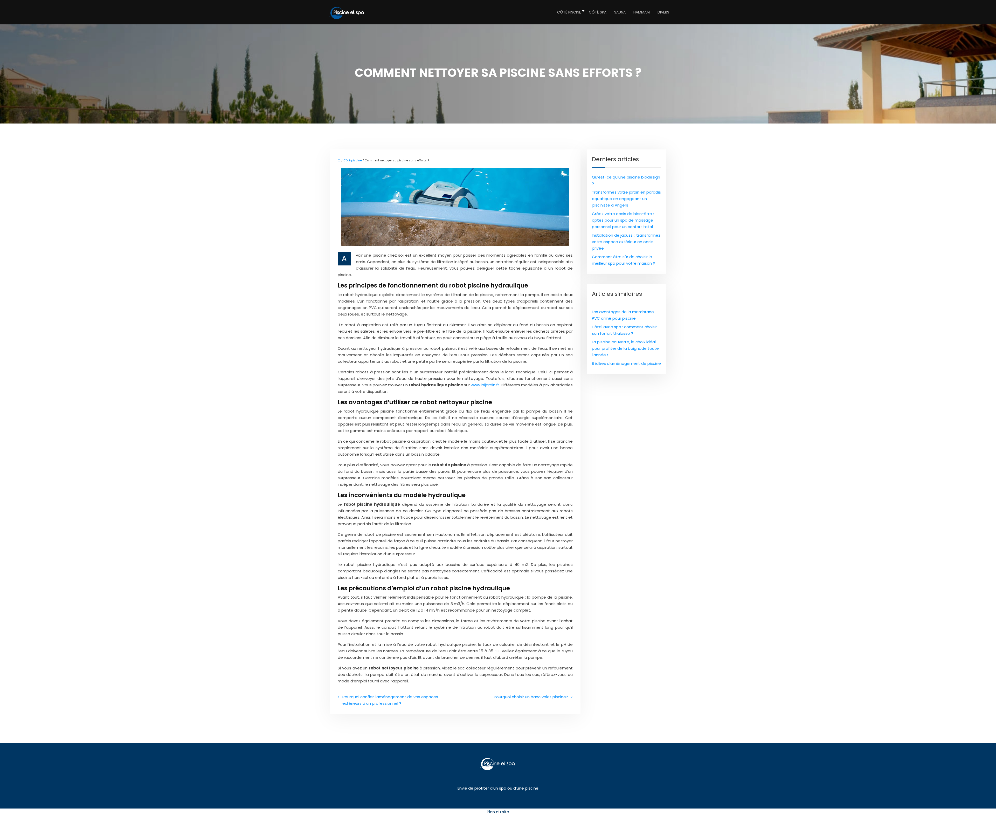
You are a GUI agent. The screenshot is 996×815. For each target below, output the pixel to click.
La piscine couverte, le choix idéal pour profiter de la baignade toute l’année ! (625, 348)
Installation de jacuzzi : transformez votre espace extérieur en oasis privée (626, 241)
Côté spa (597, 12)
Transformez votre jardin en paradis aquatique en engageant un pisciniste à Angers (626, 198)
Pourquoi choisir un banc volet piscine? (531, 697)
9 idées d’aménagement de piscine (626, 363)
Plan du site (498, 811)
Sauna (620, 12)
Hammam (641, 12)
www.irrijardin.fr (485, 385)
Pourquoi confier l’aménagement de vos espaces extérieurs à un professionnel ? (390, 700)
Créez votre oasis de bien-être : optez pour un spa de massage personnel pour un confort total (623, 220)
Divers (663, 12)
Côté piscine (569, 12)
